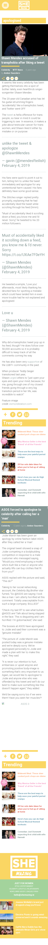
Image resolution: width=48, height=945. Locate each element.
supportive (33, 361)
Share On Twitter (12, 78)
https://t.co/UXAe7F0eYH (23, 254)
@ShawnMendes (16, 153)
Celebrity (5, 70)
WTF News (18, 70)
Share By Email (16, 78)
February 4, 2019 (16, 165)
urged (13, 377)
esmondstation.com (20, 403)
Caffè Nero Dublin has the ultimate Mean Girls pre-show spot (30, 930)
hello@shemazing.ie (24, 895)
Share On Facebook (8, 78)
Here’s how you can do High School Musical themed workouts (31, 480)
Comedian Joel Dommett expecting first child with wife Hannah (31, 493)
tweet (10, 114)
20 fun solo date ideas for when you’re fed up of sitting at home (31, 467)
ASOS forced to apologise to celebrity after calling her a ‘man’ (21, 514)
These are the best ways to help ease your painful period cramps (31, 454)
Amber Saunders (12, 73)
